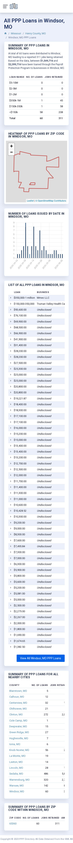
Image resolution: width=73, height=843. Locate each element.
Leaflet (30, 200)
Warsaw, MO (16, 785)
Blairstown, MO (18, 690)
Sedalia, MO (16, 773)
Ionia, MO (14, 744)
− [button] (11, 152)
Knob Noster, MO (19, 750)
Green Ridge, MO (19, 732)
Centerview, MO (18, 702)
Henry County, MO (35, 33)
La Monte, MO (17, 755)
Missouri (16, 33)
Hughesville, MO (18, 738)
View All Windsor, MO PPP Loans (40, 658)
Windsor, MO (16, 791)
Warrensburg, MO (19, 779)
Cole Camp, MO (18, 720)
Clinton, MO (16, 714)
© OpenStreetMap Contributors (50, 200)
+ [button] (11, 146)
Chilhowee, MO (18, 708)
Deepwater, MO (18, 726)
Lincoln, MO (16, 767)
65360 (12, 823)
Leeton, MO (16, 761)
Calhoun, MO (16, 696)
